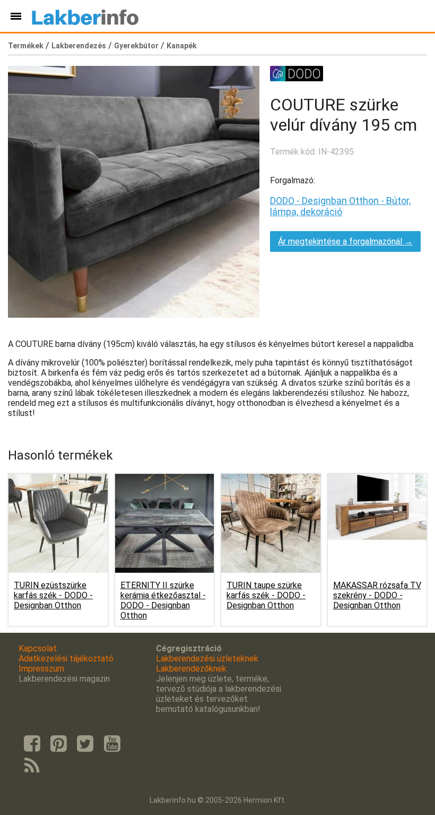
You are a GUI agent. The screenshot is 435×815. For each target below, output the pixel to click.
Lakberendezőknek (191, 669)
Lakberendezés (78, 45)
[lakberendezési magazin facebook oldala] (32, 744)
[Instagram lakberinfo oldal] (58, 744)
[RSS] (32, 766)
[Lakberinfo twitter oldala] (85, 744)
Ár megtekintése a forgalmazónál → (345, 241)
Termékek (26, 45)
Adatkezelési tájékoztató (66, 658)
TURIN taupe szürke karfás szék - (266, 595)
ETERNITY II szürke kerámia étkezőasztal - (163, 600)
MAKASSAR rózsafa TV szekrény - (377, 595)
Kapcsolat (38, 648)
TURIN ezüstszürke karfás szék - (53, 595)
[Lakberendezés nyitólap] (85, 16)
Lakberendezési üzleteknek (207, 658)
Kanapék (182, 45)
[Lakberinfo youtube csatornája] (112, 744)
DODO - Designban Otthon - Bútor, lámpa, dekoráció (340, 206)
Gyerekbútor (136, 45)
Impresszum (41, 669)
